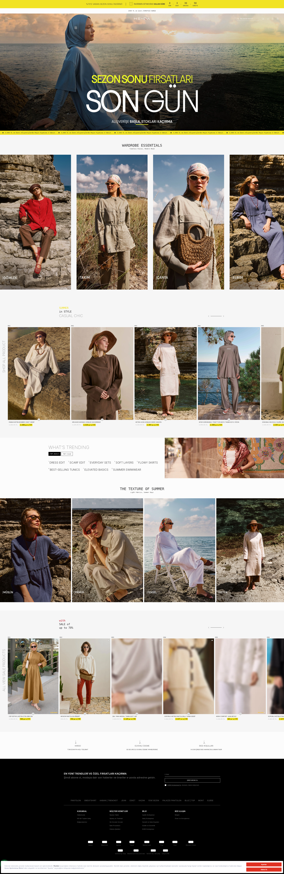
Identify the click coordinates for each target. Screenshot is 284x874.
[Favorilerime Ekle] (68, 329)
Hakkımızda (81, 817)
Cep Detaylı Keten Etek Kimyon (21, 716)
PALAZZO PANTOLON (171, 802)
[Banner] (35, 222)
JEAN (123, 802)
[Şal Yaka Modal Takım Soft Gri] (136, 676)
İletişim (177, 817)
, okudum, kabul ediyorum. (183, 787)
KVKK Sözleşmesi (148, 831)
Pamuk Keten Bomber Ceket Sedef (22, 422)
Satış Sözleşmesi (148, 820)
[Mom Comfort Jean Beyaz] (240, 676)
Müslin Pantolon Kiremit (70, 716)
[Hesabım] (272, 18)
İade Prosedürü (115, 827)
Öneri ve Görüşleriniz (182, 820)
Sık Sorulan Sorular (116, 824)
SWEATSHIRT (90, 802)
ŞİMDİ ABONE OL (192, 782)
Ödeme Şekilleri (115, 831)
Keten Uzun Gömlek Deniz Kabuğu (149, 422)
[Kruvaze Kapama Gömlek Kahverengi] (102, 373)
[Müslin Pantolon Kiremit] (85, 676)
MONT (201, 802)
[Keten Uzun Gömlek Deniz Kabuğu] (165, 373)
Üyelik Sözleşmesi (148, 817)
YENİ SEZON (153, 802)
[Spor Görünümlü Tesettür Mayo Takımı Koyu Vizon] (229, 373)
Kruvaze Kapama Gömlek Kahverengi (86, 422)
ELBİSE (210, 802)
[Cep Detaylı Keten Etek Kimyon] (33, 676)
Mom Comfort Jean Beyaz (226, 716)
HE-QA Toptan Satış (84, 820)
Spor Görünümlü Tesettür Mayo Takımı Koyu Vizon (219, 422)
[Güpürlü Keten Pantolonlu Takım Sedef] (188, 676)
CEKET (132, 802)
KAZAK (142, 802)
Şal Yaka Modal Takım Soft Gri (124, 716)
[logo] (142, 19)
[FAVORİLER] (268, 18)
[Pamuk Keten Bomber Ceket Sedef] (39, 373)
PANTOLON (76, 802)
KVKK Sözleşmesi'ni (174, 787)
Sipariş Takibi (114, 817)
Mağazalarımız (82, 824)
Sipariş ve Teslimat (116, 820)
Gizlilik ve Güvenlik (148, 827)
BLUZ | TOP (190, 802)
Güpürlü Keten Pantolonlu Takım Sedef (179, 716)
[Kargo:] (263, 18)
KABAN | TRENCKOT (109, 802)
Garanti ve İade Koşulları (150, 824)
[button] (208, 316)
